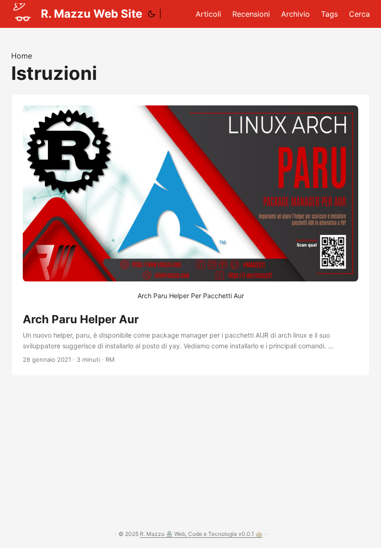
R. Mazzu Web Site (91, 13)
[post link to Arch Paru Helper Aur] (190, 235)
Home (21, 55)
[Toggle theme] (151, 14)
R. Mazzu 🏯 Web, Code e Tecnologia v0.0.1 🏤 (201, 533)
